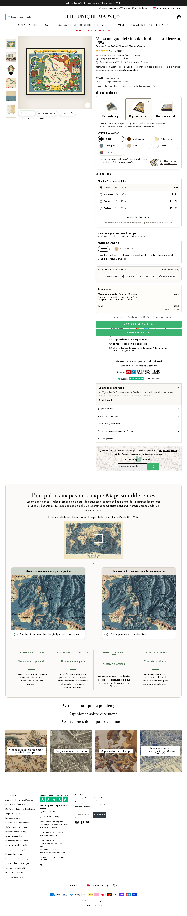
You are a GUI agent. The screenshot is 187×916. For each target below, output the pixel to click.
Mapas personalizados (93, 31)
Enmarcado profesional (15, 804)
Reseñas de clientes (13, 854)
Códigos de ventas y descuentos (19, 850)
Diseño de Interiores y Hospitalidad (20, 809)
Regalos (162, 25)
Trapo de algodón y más (16, 845)
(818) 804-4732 (49, 812)
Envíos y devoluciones (108, 416)
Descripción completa (125, 70)
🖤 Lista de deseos (139, 8)
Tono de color (108, 243)
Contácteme (10, 795)
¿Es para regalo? (105, 408)
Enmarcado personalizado (16, 841)
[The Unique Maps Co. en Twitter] (87, 822)
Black (108, 139)
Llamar (157, 348)
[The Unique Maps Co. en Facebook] (82, 822)
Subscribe (99, 815)
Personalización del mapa (16, 832)
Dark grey (110, 146)
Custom (109, 153)
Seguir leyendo (106, 400)
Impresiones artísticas (134, 25)
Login (42, 864)
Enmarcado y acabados (109, 423)
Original (104, 249)
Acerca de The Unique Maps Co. (19, 800)
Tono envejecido (127, 249)
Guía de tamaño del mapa (16, 827)
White (163, 146)
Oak (135, 146)
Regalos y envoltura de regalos (18, 859)
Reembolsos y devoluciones (17, 823)
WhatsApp (129, 351)
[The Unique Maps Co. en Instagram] (77, 822)
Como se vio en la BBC (15, 868)
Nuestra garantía (105, 439)
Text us (45, 817)
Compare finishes (150, 127)
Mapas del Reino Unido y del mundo (85, 25)
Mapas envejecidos (13, 836)
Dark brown (138, 139)
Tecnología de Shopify (93, 905)
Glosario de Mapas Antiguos (17, 863)
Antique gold (166, 139)
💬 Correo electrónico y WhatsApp (114, 8)
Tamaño (138, 181)
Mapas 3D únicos (12, 813)
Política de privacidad (14, 872)
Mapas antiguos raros (36, 25)
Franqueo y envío (12, 818)
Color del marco (108, 133)
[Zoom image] (88, 105)
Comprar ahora (138, 332)
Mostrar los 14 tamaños (139, 217)
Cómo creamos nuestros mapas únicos (115, 431)
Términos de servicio (14, 877)
